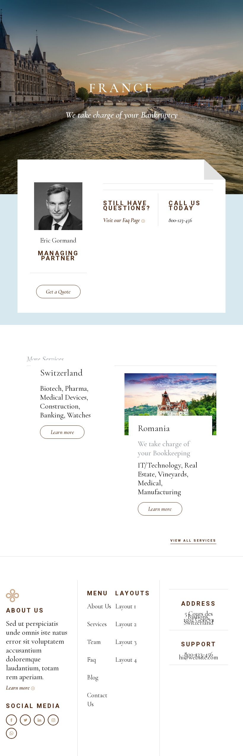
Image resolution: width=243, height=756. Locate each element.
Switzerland (61, 372)
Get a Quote (58, 291)
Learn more (62, 432)
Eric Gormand (58, 240)
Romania (154, 428)
